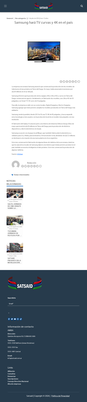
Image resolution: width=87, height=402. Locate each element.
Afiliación (11, 371)
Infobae (20, 154)
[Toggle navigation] (5, 6)
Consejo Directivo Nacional (18, 381)
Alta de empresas (14, 384)
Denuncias (12, 376)
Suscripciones (13, 379)
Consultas (11, 374)
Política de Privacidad (60, 396)
